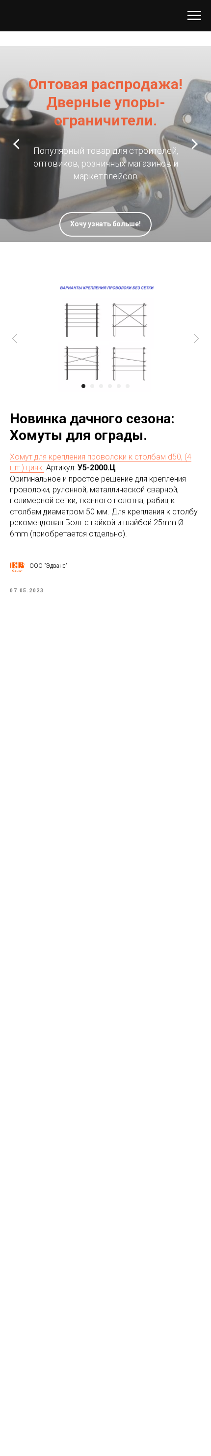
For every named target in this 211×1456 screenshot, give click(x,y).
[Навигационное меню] (194, 16)
